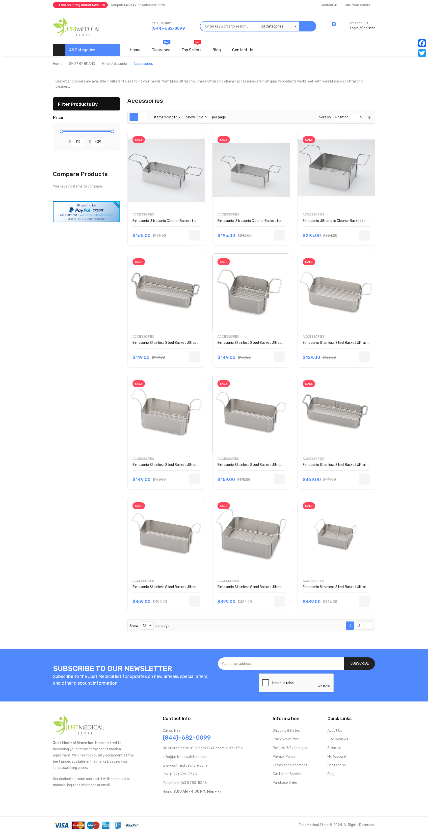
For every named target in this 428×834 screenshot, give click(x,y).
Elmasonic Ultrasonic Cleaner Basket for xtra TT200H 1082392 (353, 221)
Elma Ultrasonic (114, 64)
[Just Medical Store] (77, 27)
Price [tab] (58, 117)
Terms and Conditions (290, 765)
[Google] (204, 802)
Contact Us (336, 765)
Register (368, 28)
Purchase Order (285, 782)
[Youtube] (173, 802)
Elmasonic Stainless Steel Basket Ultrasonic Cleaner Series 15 (266, 343)
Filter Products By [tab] (78, 104)
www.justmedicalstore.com (185, 765)
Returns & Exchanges (290, 748)
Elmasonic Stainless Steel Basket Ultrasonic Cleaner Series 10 (182, 343)
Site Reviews (337, 739)
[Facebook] (422, 43)
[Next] (369, 626)
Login (354, 28)
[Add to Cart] (194, 235)
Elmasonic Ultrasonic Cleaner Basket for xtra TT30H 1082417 (182, 221)
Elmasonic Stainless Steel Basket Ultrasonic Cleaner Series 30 (352, 343)
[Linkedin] (196, 802)
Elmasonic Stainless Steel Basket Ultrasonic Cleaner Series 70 (352, 465)
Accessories (143, 214)
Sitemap (334, 748)
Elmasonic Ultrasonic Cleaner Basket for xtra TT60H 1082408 (267, 221)
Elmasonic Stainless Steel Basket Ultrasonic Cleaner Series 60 (267, 465)
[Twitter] (422, 53)
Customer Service (287, 774)
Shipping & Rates (286, 730)
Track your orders (356, 5)
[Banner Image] (86, 211)
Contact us (329, 5)
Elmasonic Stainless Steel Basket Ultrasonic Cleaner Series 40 (182, 465)
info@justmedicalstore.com (185, 757)
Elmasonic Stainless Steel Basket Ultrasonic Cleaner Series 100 (267, 587)
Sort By (325, 117)
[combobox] (249, 26)
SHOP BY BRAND (82, 64)
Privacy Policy (284, 756)
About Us (334, 730)
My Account (337, 756)
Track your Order (286, 739)
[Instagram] (189, 802)
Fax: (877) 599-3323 (180, 774)
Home (57, 64)
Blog (330, 774)
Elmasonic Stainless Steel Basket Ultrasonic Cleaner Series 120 (353, 587)
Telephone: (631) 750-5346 (185, 783)
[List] (143, 117)
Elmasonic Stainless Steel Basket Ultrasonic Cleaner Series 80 (182, 587)
